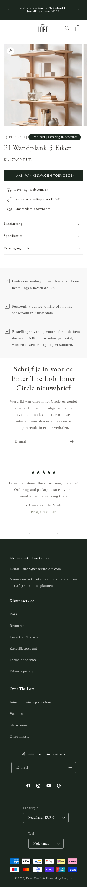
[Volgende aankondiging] (78, 10)
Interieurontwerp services (30, 702)
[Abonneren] (71, 441)
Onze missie (20, 736)
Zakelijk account (23, 648)
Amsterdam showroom (32, 209)
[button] (7, 28)
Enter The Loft (35, 878)
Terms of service (23, 660)
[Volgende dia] (57, 533)
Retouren (17, 626)
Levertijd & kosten (25, 637)
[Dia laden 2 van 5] (40, 533)
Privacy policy (21, 671)
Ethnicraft (17, 137)
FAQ (13, 614)
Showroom (18, 725)
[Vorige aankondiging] (9, 10)
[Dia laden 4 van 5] (47, 533)
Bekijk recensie (43, 512)
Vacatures (17, 714)
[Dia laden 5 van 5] (50, 533)
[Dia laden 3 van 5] (43, 533)
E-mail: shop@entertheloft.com (35, 569)
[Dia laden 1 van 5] (36, 533)
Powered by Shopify (59, 878)
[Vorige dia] (29, 533)
